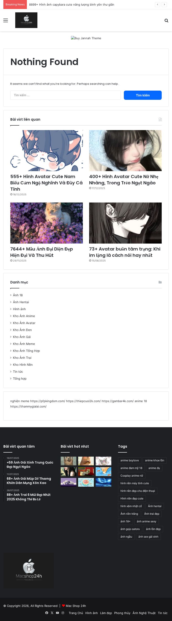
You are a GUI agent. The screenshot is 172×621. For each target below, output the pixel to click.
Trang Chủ (76, 613)
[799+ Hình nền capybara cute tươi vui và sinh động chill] (68, 461)
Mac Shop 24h (76, 606)
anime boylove (129, 460)
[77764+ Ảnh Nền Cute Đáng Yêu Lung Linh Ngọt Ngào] (103, 471)
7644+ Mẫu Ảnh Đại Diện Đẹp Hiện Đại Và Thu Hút (41, 252)
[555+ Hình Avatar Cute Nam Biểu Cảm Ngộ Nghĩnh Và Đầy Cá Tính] (46, 150)
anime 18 (141, 401)
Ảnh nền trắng (129, 513)
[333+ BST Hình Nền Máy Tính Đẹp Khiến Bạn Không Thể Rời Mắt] (103, 482)
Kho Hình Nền (23, 364)
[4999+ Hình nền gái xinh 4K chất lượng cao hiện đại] (68, 471)
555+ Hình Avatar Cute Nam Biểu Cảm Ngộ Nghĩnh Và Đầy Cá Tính (46, 182)
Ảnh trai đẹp (151, 513)
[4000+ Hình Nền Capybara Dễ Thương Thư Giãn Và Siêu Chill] (86, 461)
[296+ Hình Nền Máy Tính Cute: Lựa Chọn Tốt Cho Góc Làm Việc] (86, 482)
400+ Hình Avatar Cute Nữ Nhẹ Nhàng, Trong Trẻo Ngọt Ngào (123, 179)
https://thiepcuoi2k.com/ (83, 401)
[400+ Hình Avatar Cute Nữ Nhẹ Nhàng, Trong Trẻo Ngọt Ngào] (125, 150)
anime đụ (154, 468)
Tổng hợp (19, 378)
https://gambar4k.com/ (118, 401)
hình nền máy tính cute (134, 483)
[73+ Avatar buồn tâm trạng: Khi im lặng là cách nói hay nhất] (125, 223)
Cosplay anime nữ (131, 475)
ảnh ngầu (126, 536)
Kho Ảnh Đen (22, 330)
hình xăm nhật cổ (131, 506)
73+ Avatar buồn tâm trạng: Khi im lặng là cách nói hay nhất (124, 252)
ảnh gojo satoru (130, 529)
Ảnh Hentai (21, 302)
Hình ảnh (19, 309)
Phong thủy (122, 613)
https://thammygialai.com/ (28, 406)
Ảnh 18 (18, 295)
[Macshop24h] (26, 20)
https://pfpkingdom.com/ (47, 401)
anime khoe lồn (154, 460)
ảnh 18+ (125, 521)
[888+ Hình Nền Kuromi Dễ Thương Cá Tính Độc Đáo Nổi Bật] (103, 461)
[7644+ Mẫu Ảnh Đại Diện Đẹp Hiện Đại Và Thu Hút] (46, 223)
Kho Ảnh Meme (24, 344)
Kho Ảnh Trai (22, 358)
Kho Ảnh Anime (24, 316)
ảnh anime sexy (146, 521)
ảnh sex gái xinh (148, 536)
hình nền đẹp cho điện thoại (137, 490)
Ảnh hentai (154, 506)
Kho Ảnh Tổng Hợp (26, 351)
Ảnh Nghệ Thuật (144, 613)
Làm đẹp (106, 613)
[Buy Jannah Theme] (86, 38)
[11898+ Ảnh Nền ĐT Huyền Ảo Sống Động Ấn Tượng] (86, 471)
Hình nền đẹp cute (131, 498)
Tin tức (18, 371)
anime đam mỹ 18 (131, 468)
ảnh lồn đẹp (153, 529)
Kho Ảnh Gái (22, 337)
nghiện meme (19, 401)
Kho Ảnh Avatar (24, 323)
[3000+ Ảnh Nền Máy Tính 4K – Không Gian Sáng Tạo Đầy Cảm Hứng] (68, 482)
